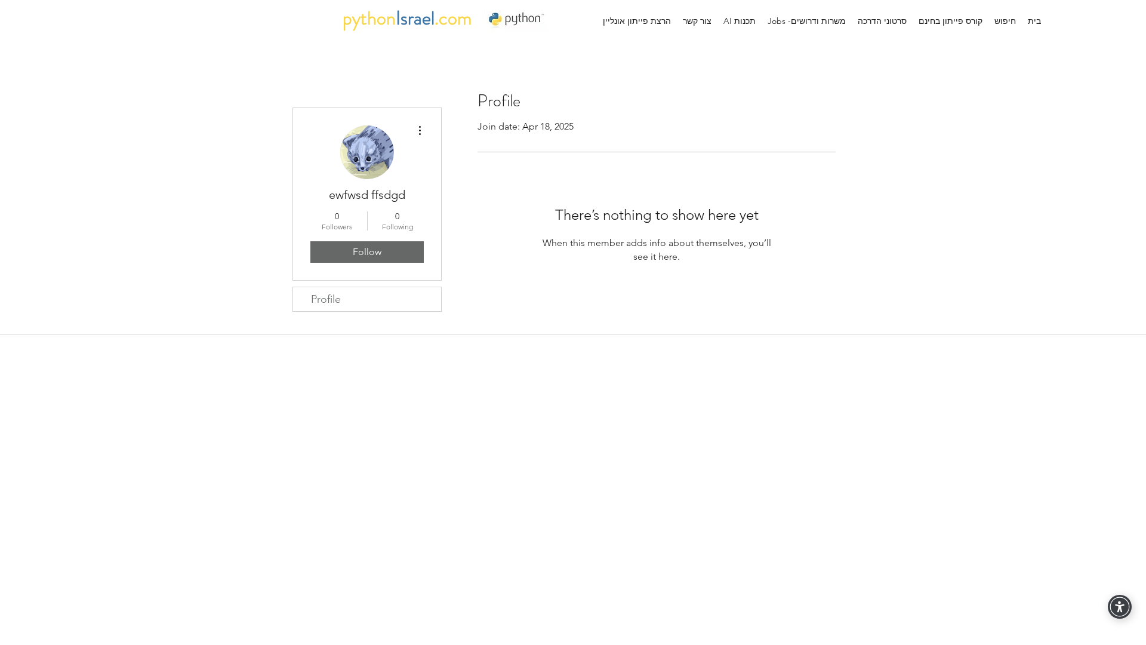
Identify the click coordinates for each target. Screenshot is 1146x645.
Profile (326, 299)
